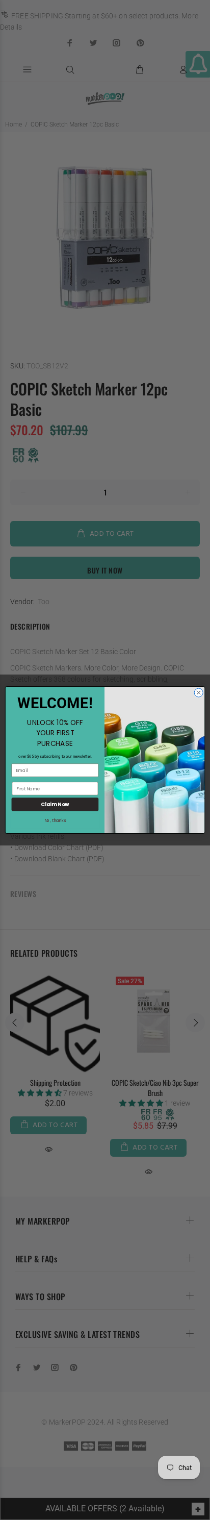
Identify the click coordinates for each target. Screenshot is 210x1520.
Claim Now (55, 804)
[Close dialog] (198, 692)
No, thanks (55, 821)
